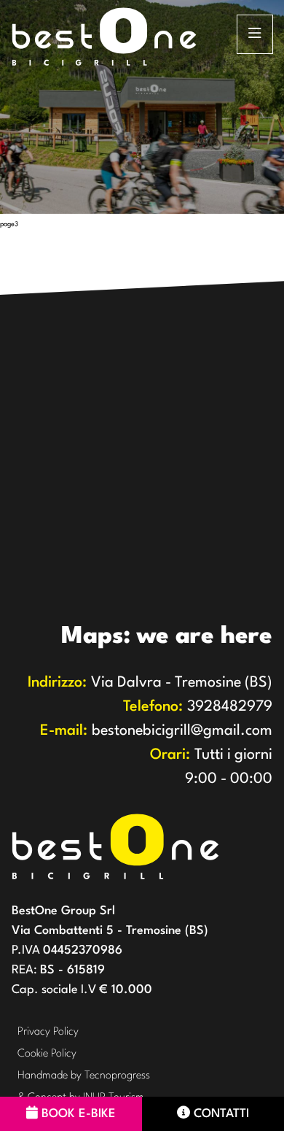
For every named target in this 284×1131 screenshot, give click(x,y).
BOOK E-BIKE (79, 1114)
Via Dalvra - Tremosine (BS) (150, 683)
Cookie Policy (46, 1054)
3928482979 (197, 707)
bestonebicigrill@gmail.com (156, 731)
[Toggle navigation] (255, 34)
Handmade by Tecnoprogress (83, 1075)
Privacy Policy (48, 1032)
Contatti (221, 1114)
